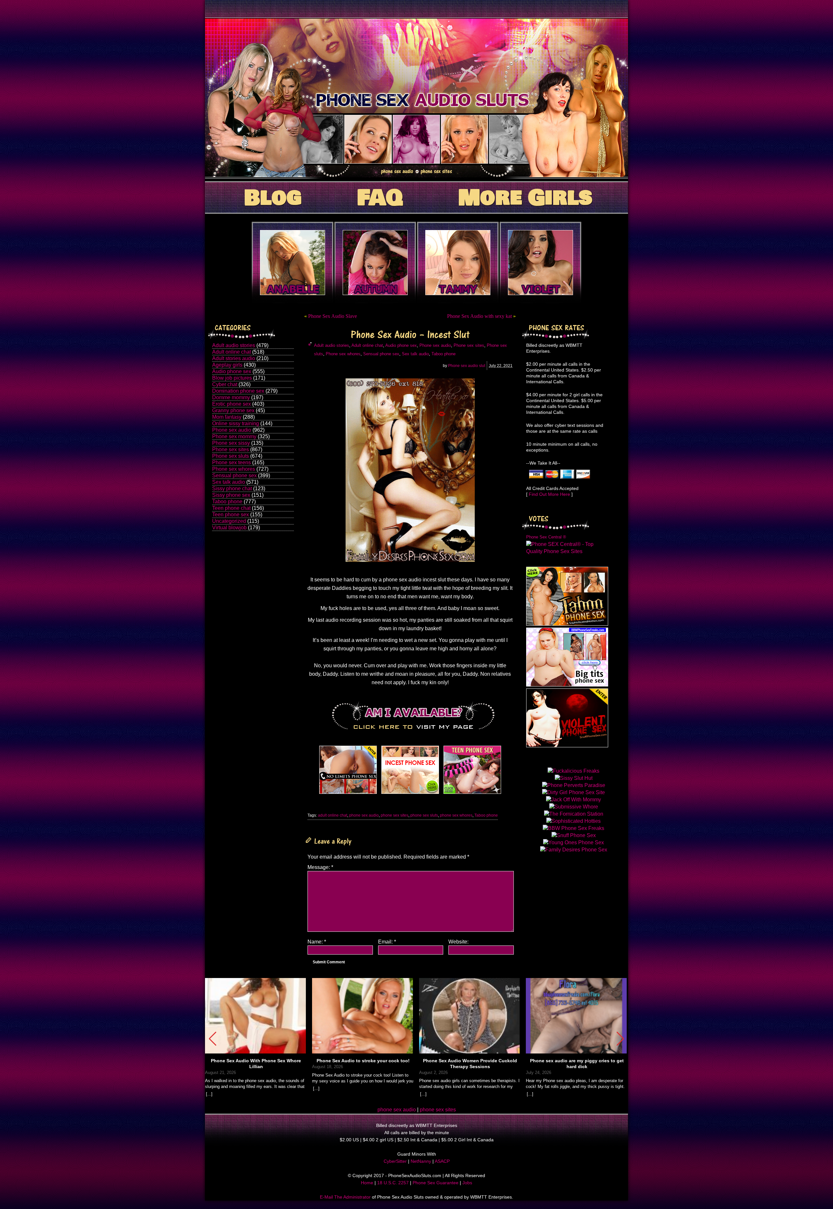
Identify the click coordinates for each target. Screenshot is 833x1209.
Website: (458, 941)
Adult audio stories (233, 345)
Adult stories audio (233, 358)
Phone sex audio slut (466, 365)
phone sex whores (456, 815)
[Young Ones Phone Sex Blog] (472, 793)
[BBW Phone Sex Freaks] (567, 684)
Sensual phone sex (234, 475)
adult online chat (332, 815)
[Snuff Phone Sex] (567, 745)
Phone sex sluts (230, 456)
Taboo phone (227, 501)
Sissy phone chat (232, 488)
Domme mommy (231, 397)
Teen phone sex (230, 514)
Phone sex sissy (231, 443)
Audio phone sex (231, 371)
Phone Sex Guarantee (435, 1182)
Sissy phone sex (231, 495)
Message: (320, 867)
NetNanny (421, 1161)
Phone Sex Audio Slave (332, 316)
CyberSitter (395, 1161)
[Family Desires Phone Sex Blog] (410, 793)
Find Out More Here (549, 494)
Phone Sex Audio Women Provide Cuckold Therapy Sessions (470, 1063)
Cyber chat (224, 384)
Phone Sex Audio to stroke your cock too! (363, 1060)
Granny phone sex (233, 410)
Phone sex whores (233, 469)
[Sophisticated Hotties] (567, 624)
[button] (620, 1039)
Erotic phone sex (231, 404)
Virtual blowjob (229, 527)
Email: (387, 941)
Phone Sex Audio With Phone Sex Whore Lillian (256, 1063)
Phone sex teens (231, 462)
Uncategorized (229, 521)
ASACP (442, 1161)
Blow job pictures (232, 378)
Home (367, 1182)
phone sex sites (394, 815)
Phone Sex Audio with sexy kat (479, 316)
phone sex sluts (424, 815)
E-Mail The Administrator (345, 1197)
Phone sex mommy (234, 436)
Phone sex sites (230, 449)
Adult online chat (231, 352)
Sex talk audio (228, 482)
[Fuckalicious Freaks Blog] (348, 793)
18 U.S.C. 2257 (393, 1182)
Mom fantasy (226, 417)
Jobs (467, 1182)
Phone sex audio (231, 430)
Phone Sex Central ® (546, 537)
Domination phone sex (238, 391)
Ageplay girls (227, 365)
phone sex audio (364, 815)
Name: (316, 941)
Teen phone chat (231, 508)
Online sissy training (235, 423)
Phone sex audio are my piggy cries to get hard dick (577, 1063)
